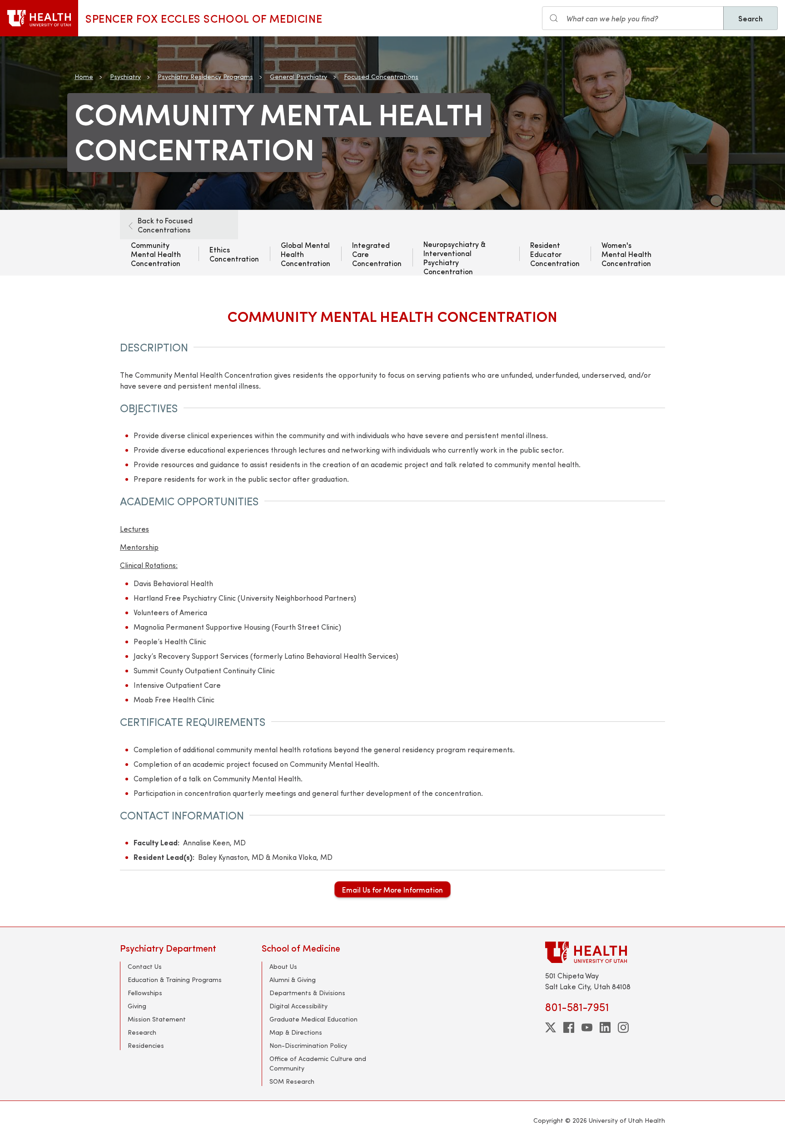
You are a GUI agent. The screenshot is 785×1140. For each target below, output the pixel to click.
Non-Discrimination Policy (308, 1045)
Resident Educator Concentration (555, 254)
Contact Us (145, 966)
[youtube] (586, 1027)
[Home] (39, 18)
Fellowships (145, 992)
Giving (137, 1006)
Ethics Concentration (234, 253)
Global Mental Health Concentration (305, 254)
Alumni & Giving (292, 979)
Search (750, 18)
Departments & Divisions (307, 992)
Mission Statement (157, 1019)
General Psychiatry (298, 76)
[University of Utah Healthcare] (605, 952)
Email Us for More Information (392, 889)
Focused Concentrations (381, 76)
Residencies (146, 1045)
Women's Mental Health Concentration (626, 254)
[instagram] (623, 1027)
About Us (283, 966)
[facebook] (568, 1027)
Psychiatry (125, 76)
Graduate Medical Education (313, 1019)
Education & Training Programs (175, 979)
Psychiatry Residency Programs (205, 76)
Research (142, 1032)
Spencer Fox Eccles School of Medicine (203, 18)
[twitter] (550, 1027)
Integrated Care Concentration (377, 254)
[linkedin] (605, 1027)
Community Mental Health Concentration (156, 254)
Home (84, 76)
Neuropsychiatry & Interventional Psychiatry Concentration (454, 257)
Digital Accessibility (298, 1006)
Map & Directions (295, 1032)
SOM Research (291, 1081)
